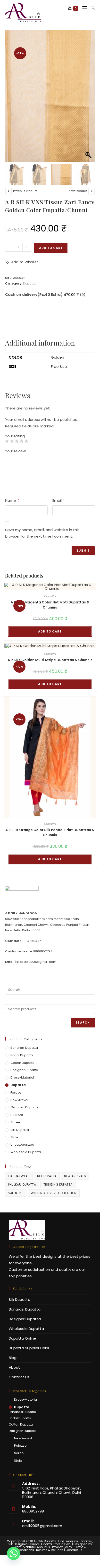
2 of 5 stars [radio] (12, 441)
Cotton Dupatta (22, 1062)
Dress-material (22, 1077)
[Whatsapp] (13, 1553)
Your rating (16, 436)
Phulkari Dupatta (22, 1184)
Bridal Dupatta (21, 1055)
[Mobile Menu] (83, 8)
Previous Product (25, 191)
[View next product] (91, 191)
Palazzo (16, 1114)
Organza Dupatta (24, 1107)
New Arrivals (75, 1176)
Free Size (59, 366)
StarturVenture (24, 1547)
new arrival (19, 1100)
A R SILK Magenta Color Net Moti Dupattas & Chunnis (50, 605)
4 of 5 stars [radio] (21, 441)
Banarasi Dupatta (24, 1047)
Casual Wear (19, 1176)
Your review (17, 451)
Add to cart (51, 248)
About (14, 1367)
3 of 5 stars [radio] (16, 441)
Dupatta (29, 283)
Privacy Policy (62, 1547)
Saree (15, 1122)
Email (58, 500)
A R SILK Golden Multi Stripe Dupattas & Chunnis (50, 659)
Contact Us (19, 1377)
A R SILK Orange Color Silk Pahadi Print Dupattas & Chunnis (49, 832)
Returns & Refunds (49, 1550)
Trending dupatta (57, 1184)
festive (15, 1092)
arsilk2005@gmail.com (42, 1525)
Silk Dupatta (19, 1129)
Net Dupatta (47, 1176)
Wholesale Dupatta (25, 1152)
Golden (57, 357)
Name (12, 500)
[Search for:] (91, 8)
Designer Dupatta (24, 1070)
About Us (43, 1547)
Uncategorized (22, 1144)
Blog (13, 1357)
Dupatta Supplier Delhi (29, 1347)
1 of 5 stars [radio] (7, 441)
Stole (14, 1137)
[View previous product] (8, 191)
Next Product (78, 191)
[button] (88, 98)
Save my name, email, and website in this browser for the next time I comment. (42, 533)
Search (83, 1022)
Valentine (16, 1193)
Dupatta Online (22, 1338)
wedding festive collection (53, 1193)
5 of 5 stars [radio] (26, 441)
